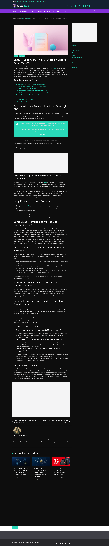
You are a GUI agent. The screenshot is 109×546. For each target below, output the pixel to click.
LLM (39, 66)
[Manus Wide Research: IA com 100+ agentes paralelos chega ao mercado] (41, 457)
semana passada (25, 188)
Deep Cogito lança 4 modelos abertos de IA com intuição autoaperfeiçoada (21, 471)
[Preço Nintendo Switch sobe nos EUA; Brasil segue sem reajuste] (61, 457)
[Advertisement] (41, 163)
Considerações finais (22, 101)
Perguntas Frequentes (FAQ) (26, 99)
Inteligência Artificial (77, 57)
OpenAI (45, 182)
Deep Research (30, 205)
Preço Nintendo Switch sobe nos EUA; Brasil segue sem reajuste (60, 472)
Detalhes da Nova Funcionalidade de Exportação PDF (31, 84)
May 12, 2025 (49, 134)
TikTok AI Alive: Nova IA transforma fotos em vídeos (55, 421)
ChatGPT (54, 68)
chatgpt (34, 66)
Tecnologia (66, 11)
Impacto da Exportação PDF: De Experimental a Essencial (32, 93)
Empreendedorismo (77, 52)
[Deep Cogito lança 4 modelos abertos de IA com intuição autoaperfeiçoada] (21, 457)
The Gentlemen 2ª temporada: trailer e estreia (28, 1)
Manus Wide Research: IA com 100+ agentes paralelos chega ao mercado (40, 472)
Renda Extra (50, 11)
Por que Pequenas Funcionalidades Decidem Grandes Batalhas (33, 97)
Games (58, 11)
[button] (27, 11)
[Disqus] (41, 502)
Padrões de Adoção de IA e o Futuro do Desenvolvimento (32, 95)
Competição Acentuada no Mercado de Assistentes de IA (31, 90)
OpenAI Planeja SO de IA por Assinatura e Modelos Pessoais (25, 421)
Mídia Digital (41, 11)
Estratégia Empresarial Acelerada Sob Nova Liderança (31, 86)
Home (15, 11)
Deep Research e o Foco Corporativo (26, 88)
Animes (74, 45)
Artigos (74, 48)
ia (37, 66)
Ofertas (74, 65)
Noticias (33, 11)
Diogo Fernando (28, 66)
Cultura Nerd (23, 11)
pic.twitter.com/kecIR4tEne (45, 131)
